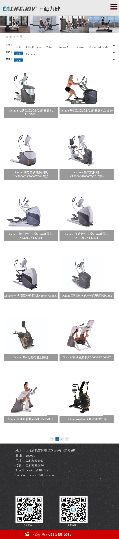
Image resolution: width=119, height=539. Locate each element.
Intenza (80, 47)
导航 (113, 6)
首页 (9, 37)
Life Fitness (33, 47)
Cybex (50, 47)
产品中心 (22, 37)
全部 (18, 47)
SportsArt (64, 47)
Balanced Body (98, 47)
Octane (30, 54)
